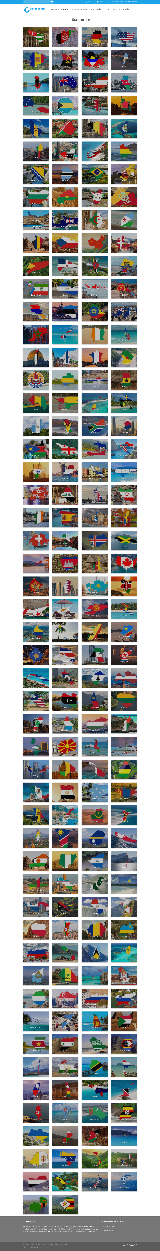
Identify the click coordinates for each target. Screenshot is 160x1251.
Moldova (36, 821)
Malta (95, 776)
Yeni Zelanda (94, 1188)
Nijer (36, 867)
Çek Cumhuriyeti (65, 249)
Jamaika (124, 547)
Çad (36, 249)
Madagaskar (124, 730)
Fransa (94, 364)
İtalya (65, 547)
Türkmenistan (94, 1119)
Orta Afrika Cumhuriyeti (36, 890)
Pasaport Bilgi (96, 9)
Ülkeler (64, 9)
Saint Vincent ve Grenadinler (124, 959)
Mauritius (124, 776)
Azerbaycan (124, 89)
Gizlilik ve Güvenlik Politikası (34, 1244)
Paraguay (95, 913)
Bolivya (124, 158)
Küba (36, 684)
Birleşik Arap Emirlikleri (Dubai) (65, 157)
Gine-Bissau (65, 409)
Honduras (124, 478)
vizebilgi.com (27, 1226)
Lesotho (94, 684)
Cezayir (94, 226)
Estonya (65, 318)
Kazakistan (94, 593)
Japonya (36, 570)
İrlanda (36, 524)
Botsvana (65, 180)
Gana (124, 386)
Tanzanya (95, 1073)
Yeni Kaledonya (65, 1188)
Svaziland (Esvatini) (124, 1050)
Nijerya (65, 867)
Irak (65, 501)
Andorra (36, 66)
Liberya (35, 707)
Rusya (36, 959)
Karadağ (36, 593)
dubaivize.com (109, 1226)
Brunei (124, 180)
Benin (36, 158)
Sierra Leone (36, 1005)
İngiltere (95, 501)
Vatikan (36, 1165)
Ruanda (124, 936)
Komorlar (65, 638)
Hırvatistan (124, 455)
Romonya (95, 936)
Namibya (65, 844)
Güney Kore (124, 432)
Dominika (94, 272)
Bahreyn (95, 112)
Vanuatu (124, 1142)
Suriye (65, 1050)
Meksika (36, 799)
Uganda (124, 1119)
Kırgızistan (94, 615)
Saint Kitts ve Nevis (65, 959)
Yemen (36, 1188)
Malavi (94, 753)
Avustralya (65, 89)
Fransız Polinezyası (35, 386)
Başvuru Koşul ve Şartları (57, 1244)
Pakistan (95, 890)
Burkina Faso (65, 203)
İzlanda (94, 547)
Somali (65, 1027)
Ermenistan (36, 318)
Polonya (36, 936)
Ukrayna (36, 1142)
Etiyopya (95, 318)
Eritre (124, 295)
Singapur (65, 1005)
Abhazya (36, 43)
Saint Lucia (94, 959)
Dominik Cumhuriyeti (65, 272)
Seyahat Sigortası (79, 9)
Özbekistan (65, 890)
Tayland (124, 1073)
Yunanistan (124, 1188)
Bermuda (95, 158)
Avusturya (94, 89)
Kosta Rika (65, 661)
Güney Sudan (36, 455)
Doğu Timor (36, 272)
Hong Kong (36, 501)
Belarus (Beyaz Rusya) (65, 135)
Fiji (65, 341)
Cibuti (124, 226)
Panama (36, 913)
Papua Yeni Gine (65, 913)
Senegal (65, 982)
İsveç (124, 524)
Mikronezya (95, 799)
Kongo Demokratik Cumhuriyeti (124, 637)
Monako (65, 821)
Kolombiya (36, 638)
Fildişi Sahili (95, 341)
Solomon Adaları (36, 1027)
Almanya (95, 43)
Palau (124, 890)
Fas (36, 341)
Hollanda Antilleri (95, 478)
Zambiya (36, 1211)
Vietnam (95, 1165)
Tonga (95, 1096)
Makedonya (65, 753)
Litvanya (124, 707)
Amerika (124, 43)
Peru (124, 913)
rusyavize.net (108, 1230)
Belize (124, 135)
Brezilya (94, 180)
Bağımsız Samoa (35, 112)
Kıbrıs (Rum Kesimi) (65, 615)
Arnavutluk (36, 89)
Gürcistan (65, 455)
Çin (94, 249)
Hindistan (36, 478)
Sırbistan (124, 982)
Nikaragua (94, 867)
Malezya (36, 776)
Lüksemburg (65, 730)
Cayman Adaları (65, 226)
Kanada (124, 570)
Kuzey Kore (124, 661)
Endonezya (94, 295)
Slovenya (124, 1005)
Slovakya (95, 1005)
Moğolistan (124, 799)
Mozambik (124, 821)
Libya (65, 707)
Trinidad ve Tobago (124, 1096)
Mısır (65, 799)
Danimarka (124, 249)
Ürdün (95, 1142)
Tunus (36, 1119)
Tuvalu (65, 1119)
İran (124, 501)
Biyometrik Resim (113, 9)
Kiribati (124, 615)
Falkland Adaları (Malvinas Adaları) (124, 317)
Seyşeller (95, 982)
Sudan (124, 1027)
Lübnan (35, 730)
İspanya (65, 524)
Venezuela (65, 1165)
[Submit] (52, 2)
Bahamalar (65, 112)
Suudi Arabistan (94, 1050)
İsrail (94, 524)
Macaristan (95, 730)
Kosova (35, 661)
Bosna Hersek (36, 180)
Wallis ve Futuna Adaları (124, 1165)
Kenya (124, 593)
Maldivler (124, 753)
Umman (65, 1142)
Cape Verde (36, 226)
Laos (65, 684)
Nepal (124, 844)
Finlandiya (65, 364)
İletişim (126, 9)
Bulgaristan (36, 203)
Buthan (124, 203)
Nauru (95, 844)
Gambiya (95, 386)
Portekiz (65, 936)
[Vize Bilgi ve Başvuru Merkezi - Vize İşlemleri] (35, 9)
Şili (36, 1073)
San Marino (36, 982)
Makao (36, 753)
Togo (65, 1096)
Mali (65, 776)
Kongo (95, 638)
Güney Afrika (94, 432)
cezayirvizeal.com (110, 1234)
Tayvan (36, 1096)
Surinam (36, 1050)
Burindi (94, 203)
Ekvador (124, 272)
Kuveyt (94, 661)
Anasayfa (55, 9)
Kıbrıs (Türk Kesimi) (36, 615)
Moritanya (94, 821)
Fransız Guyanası (124, 364)
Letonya (124, 684)
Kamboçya (65, 570)
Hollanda (65, 478)
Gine (36, 409)
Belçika (94, 135)
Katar (65, 593)
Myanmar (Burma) (36, 844)
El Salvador (65, 295)
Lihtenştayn (95, 707)
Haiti (94, 455)
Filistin (36, 364)
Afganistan (65, 43)
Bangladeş (124, 112)
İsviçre (36, 547)
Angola (65, 66)
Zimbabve (65, 1211)
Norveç (124, 867)
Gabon (65, 386)
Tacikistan (65, 1073)
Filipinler (124, 341)
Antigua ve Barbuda (94, 66)
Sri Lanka (95, 1027)
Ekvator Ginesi (36, 295)
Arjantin (124, 66)
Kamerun (95, 570)
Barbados (36, 135)
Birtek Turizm (41, 1248)
